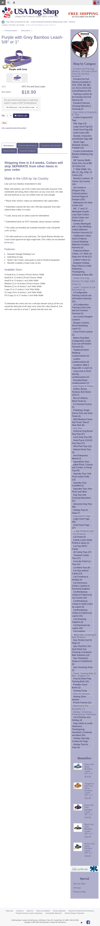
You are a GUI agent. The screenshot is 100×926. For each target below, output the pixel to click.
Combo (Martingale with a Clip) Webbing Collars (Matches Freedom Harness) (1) (82, 228)
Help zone (9, 911)
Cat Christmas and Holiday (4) (81, 718)
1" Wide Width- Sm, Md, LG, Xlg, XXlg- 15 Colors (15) (82, 172)
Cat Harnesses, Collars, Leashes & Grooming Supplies (81, 586)
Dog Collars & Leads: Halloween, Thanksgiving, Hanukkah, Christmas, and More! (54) (82, 729)
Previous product (9, 31)
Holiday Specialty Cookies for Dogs (80, 739)
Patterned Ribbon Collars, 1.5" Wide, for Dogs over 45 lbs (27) (82, 254)
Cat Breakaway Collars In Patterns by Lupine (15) (82, 613)
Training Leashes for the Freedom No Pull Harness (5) (82, 97)
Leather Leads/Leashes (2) (80, 360)
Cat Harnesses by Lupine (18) (81, 626)
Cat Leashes (79, 631)
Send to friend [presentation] (9, 151)
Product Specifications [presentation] (27, 145)
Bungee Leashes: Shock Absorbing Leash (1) (80, 326)
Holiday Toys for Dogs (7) (80, 511)
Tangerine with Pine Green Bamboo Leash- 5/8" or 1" (89, 789)
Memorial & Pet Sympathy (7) (80, 707)
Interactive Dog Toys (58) (82, 505)
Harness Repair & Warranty (74, 913)
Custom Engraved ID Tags (82, 118)
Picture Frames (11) (82, 702)
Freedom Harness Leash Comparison (29, 913)
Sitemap (77, 888)
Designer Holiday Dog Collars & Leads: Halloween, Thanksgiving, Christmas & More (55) (82, 269)
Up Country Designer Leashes (82, 318)
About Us (30, 911)
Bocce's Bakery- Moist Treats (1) (80, 399)
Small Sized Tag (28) (83, 129)
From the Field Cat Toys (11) (81, 562)
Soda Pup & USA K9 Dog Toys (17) (82, 441)
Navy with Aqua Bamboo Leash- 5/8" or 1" (89, 769)
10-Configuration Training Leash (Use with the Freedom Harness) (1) (81, 309)
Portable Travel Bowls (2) (79, 686)
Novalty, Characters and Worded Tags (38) (82, 137)
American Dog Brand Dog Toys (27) (82, 432)
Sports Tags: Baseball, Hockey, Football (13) (80, 145)
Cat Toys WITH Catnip (79, 547)
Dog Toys (77, 428)
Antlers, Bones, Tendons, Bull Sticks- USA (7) (81, 392)
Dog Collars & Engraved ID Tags (84, 113)
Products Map (79, 892)
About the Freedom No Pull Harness (81, 911)
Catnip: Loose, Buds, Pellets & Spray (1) (82, 541)
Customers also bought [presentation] (50, 145)
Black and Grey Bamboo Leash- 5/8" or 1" (89, 829)
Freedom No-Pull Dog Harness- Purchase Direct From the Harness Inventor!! (84, 73)
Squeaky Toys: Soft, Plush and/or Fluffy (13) (81, 477)
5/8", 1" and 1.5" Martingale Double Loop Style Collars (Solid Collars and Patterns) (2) (80, 214)
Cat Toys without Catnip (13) (80, 572)
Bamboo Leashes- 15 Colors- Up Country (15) (82, 181)
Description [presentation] (9, 146)
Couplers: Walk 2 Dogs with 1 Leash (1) (82, 366)
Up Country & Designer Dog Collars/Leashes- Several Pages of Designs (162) (80, 193)
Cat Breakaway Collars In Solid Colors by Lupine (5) (82, 604)
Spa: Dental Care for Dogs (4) (82, 641)
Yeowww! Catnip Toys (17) (80, 556)
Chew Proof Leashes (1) (82, 333)
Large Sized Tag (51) (83, 126)
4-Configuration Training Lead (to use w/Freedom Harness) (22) (81, 297)
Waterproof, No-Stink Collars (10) (82, 204)
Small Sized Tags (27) (80, 526)
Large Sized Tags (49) (80, 520)
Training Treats (80, 691)
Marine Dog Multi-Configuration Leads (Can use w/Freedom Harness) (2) (81, 342)
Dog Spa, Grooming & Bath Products (84, 636)
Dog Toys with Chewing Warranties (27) (81, 498)
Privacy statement (59, 911)
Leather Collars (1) (81, 260)
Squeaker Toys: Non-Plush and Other (82, 490)
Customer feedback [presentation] (28, 151)
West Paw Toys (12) (82, 446)
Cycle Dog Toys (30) (82, 437)
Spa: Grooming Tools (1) (82, 668)
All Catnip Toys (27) (82, 552)
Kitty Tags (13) (79, 123)
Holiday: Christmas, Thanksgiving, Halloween (84, 713)
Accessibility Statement (53, 913)
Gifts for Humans (81, 694)
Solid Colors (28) (81, 133)
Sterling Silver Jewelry (79, 698)
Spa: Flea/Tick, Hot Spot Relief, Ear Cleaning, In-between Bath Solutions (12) (82, 650)
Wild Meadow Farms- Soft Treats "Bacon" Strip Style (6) (82, 422)
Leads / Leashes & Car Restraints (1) (83, 288)
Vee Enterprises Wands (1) (80, 457)
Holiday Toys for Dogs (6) (80, 746)
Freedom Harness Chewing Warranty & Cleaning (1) (81, 106)
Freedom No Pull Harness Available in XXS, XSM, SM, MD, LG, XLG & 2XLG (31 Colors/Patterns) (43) (81, 85)
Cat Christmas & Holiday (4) (80, 578)
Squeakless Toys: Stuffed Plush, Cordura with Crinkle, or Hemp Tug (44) (82, 466)
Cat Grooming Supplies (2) (79, 620)
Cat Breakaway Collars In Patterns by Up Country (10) (82, 595)
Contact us (20, 911)
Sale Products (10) (84, 531)
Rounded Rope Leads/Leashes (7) (80, 381)
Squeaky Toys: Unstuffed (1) (79, 484)
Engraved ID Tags (81, 516)
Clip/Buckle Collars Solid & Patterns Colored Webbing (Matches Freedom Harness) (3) (81, 242)
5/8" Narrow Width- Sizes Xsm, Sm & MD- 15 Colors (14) (82, 163)
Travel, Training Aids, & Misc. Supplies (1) (84, 674)
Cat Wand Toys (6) (81, 567)
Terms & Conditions (43, 911)
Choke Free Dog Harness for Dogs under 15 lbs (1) (83, 281)
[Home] (3, 21)
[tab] (9, 145)
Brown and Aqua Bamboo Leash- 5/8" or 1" (90, 848)
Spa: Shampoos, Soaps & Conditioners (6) (82, 661)
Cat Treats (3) (79, 537)
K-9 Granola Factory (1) (82, 405)
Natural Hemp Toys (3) (81, 450)
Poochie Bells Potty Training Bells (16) (81, 680)
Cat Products (79, 534)
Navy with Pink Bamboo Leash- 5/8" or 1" (89, 809)
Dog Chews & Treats (83, 386)
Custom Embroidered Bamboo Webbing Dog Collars (82, 154)
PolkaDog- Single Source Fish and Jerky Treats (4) (82, 413)
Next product (27, 31)
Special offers (79, 884)
